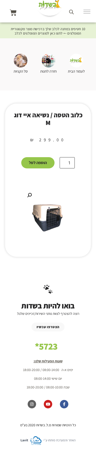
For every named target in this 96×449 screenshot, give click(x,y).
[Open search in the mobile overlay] (71, 12)
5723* (46, 346)
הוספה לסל (38, 162)
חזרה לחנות (48, 71)
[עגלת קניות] (13, 12)
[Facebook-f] (64, 404)
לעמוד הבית (76, 71)
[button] (29, 195)
